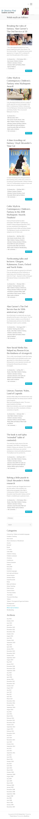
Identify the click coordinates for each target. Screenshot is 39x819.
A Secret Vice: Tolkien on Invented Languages (18, 534)
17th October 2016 (21, 500)
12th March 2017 (21, 457)
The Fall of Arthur (11, 592)
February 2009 (10, 785)
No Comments (11, 131)
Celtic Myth (14, 331)
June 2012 (9, 750)
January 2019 (10, 664)
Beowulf (9, 545)
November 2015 (11, 722)
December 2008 (11, 789)
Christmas (9, 558)
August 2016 (10, 709)
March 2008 (10, 802)
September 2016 (11, 707)
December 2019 (11, 651)
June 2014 (9, 737)
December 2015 (11, 720)
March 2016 (10, 716)
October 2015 (10, 724)
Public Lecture (17, 293)
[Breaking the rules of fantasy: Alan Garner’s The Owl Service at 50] (19, 39)
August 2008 (10, 796)
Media (22, 377)
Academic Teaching (12, 286)
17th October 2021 (21, 59)
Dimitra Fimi (12, 59)
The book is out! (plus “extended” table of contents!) (17, 437)
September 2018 (11, 670)
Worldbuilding (23, 247)
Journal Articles (11, 575)
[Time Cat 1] (19, 162)
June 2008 (9, 800)
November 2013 (11, 740)
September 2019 (11, 657)
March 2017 (10, 699)
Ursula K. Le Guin (11, 605)
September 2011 (11, 753)
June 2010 (9, 765)
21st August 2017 (21, 327)
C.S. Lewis (9, 549)
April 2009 (9, 781)
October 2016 (10, 705)
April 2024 (9, 625)
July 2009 (9, 778)
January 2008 (10, 804)
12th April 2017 (20, 414)
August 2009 (10, 776)
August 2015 (10, 729)
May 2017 (9, 694)
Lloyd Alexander (11, 127)
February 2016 (10, 718)
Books (19, 119)
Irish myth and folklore (18, 125)
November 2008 (11, 791)
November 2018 (11, 668)
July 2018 (9, 673)
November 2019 (11, 653)
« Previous (10, 518)
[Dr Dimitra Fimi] (19, 9)
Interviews (15, 376)
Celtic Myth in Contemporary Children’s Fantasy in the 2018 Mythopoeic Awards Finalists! (18, 212)
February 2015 (10, 731)
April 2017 (9, 696)
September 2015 (11, 727)
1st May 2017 (20, 370)
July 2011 (9, 755)
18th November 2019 (12, 118)
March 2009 (10, 783)
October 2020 (10, 640)
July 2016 (9, 712)
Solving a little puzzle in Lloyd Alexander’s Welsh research (18, 480)
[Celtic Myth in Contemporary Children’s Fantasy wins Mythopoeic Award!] (19, 94)
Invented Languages (12, 571)
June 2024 (9, 623)
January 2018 (10, 679)
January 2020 (10, 649)
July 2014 (9, 735)
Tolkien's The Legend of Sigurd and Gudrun (18, 601)
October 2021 (10, 634)
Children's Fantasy (18, 61)
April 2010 (9, 768)
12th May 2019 (20, 189)
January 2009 (10, 787)
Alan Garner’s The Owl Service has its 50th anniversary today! (17, 309)
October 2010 (10, 761)
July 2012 (9, 748)
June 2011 (9, 757)
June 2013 (9, 742)
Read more (28, 70)
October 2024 (10, 621)
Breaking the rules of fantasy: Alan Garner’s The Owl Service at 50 (17, 29)
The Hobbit (10, 595)
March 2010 (10, 770)
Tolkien (23, 293)
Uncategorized (10, 603)
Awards (16, 119)
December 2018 (11, 666)
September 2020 (11, 642)
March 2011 (10, 759)
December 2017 (11, 681)
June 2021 (9, 638)
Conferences (23, 288)
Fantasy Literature (17, 123)
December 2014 (11, 733)
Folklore (24, 123)
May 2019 (9, 662)
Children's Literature (12, 63)
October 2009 (10, 772)
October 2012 (10, 744)
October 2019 (10, 655)
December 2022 (11, 629)
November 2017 (11, 683)
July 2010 (9, 763)
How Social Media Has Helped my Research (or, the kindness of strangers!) (19, 350)
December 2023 (11, 627)
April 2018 (9, 677)
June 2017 (9, 692)
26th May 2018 (20, 236)
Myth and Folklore (17, 65)
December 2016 (11, 701)
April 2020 (9, 647)
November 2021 (11, 632)
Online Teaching (11, 586)
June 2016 (9, 714)
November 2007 (11, 807)
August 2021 (10, 636)
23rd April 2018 (20, 284)
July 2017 (9, 690)
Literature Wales (18, 291)
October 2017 (10, 686)
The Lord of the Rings (12, 597)
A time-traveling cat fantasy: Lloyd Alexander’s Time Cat (19, 143)
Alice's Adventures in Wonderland (15, 541)
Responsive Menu (31, 4)
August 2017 (10, 688)
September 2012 (11, 746)
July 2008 (9, 798)
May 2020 (9, 644)
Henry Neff (10, 125)
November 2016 (11, 703)
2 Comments (11, 68)
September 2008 (11, 794)
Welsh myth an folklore (13, 129)
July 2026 (9, 619)
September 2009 (11, 774)
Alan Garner (10, 61)
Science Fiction (10, 590)
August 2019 (10, 660)
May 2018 (9, 675)
